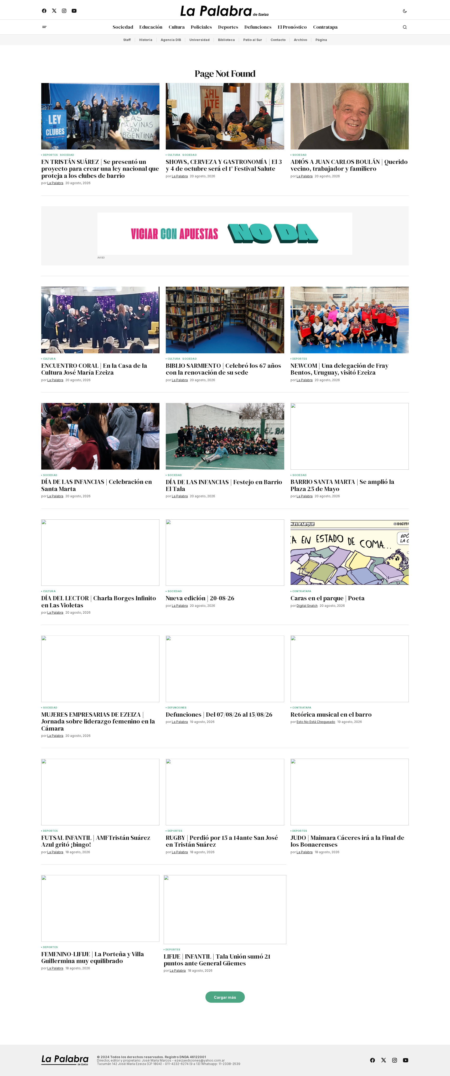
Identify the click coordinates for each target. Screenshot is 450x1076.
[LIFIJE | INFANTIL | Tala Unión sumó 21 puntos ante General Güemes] (225, 909)
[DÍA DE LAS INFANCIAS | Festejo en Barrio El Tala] (225, 436)
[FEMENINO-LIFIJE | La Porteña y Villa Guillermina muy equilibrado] (100, 908)
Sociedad (67, 155)
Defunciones (177, 707)
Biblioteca (226, 40)
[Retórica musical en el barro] (350, 668)
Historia (145, 40)
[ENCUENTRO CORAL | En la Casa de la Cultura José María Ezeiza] (100, 320)
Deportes (50, 155)
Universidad (199, 40)
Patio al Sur (252, 40)
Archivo (300, 40)
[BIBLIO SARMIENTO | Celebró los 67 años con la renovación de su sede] (225, 320)
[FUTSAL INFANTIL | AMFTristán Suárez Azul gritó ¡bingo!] (100, 792)
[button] (405, 10)
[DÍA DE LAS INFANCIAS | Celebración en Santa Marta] (100, 436)
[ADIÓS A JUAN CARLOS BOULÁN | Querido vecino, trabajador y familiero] (350, 116)
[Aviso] (224, 234)
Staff (127, 40)
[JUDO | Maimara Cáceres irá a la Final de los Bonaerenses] (350, 792)
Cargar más (225, 997)
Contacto (278, 40)
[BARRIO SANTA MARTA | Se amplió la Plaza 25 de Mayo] (350, 436)
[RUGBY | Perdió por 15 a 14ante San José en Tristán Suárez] (225, 792)
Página (321, 40)
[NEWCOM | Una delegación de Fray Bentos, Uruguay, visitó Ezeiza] (350, 320)
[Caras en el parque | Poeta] (350, 552)
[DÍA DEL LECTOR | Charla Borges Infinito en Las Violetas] (100, 552)
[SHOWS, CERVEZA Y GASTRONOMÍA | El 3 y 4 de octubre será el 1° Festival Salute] (225, 116)
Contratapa (302, 591)
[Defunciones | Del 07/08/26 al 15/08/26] (225, 668)
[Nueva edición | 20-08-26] (225, 552)
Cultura (174, 155)
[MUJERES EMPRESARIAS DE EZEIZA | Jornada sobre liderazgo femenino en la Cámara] (100, 668)
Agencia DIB (171, 40)
